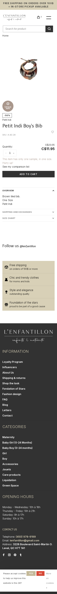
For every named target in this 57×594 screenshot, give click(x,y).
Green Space (10, 485)
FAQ (4, 399)
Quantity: (7, 146)
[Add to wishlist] (52, 132)
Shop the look (10, 383)
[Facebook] (3, 555)
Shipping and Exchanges (17, 212)
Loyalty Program (12, 361)
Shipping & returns (13, 378)
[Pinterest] (15, 555)
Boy (4, 458)
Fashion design (11, 394)
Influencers (9, 367)
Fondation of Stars (13, 388)
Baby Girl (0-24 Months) (17, 442)
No (40, 573)
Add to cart (28, 174)
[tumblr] (20, 555)
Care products (11, 474)
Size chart (9, 218)
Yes (31, 573)
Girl (4, 453)
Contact (7, 415)
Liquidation (9, 480)
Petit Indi (6, 119)
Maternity (8, 437)
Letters (6, 410)
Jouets (6, 469)
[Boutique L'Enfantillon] (28, 336)
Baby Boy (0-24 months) (17, 447)
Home (5, 35)
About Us (8, 372)
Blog (5, 404)
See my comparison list (15, 166)
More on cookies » (50, 580)
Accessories (10, 464)
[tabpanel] (28, 69)
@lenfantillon (28, 246)
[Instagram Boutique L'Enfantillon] (9, 555)
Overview (8, 190)
